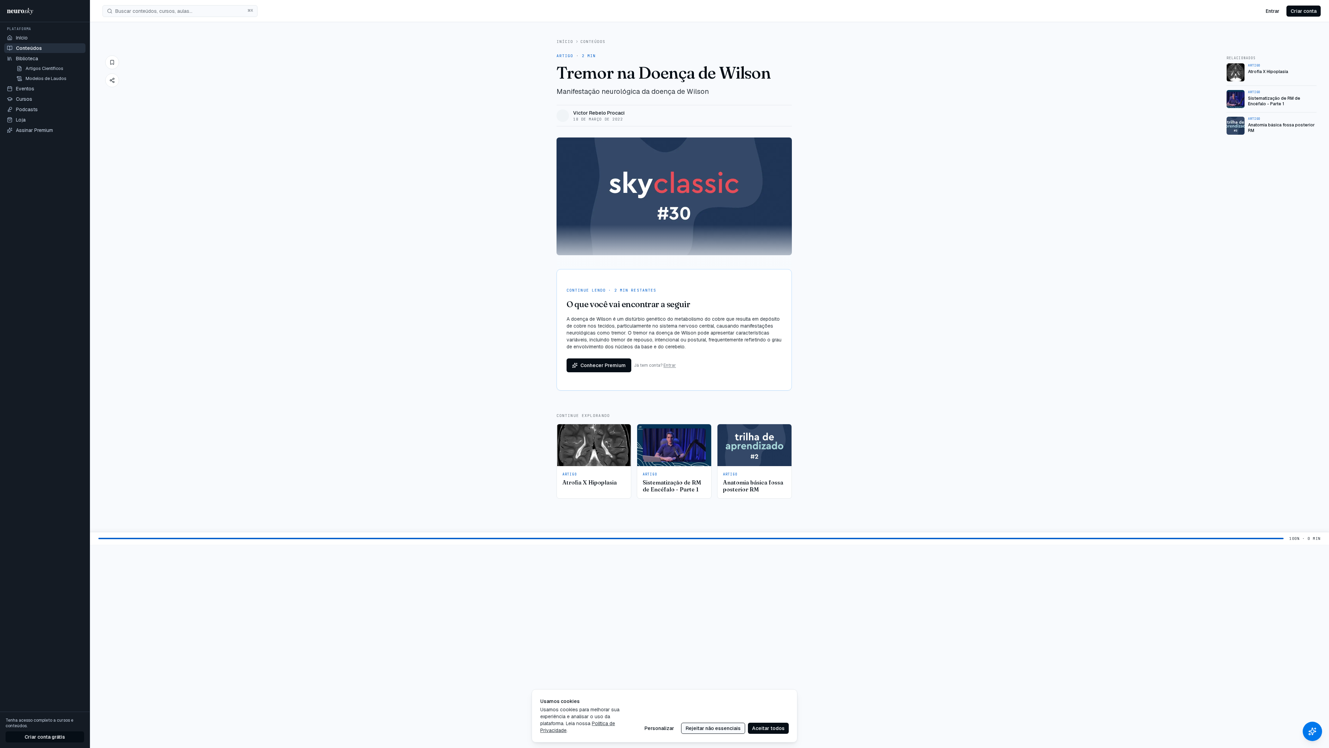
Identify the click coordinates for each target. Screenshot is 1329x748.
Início (565, 41)
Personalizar (659, 728)
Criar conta (1304, 11)
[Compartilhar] (112, 80)
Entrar (1273, 11)
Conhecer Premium (603, 365)
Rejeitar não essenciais (713, 728)
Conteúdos (593, 41)
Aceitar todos (768, 728)
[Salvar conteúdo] (112, 62)
